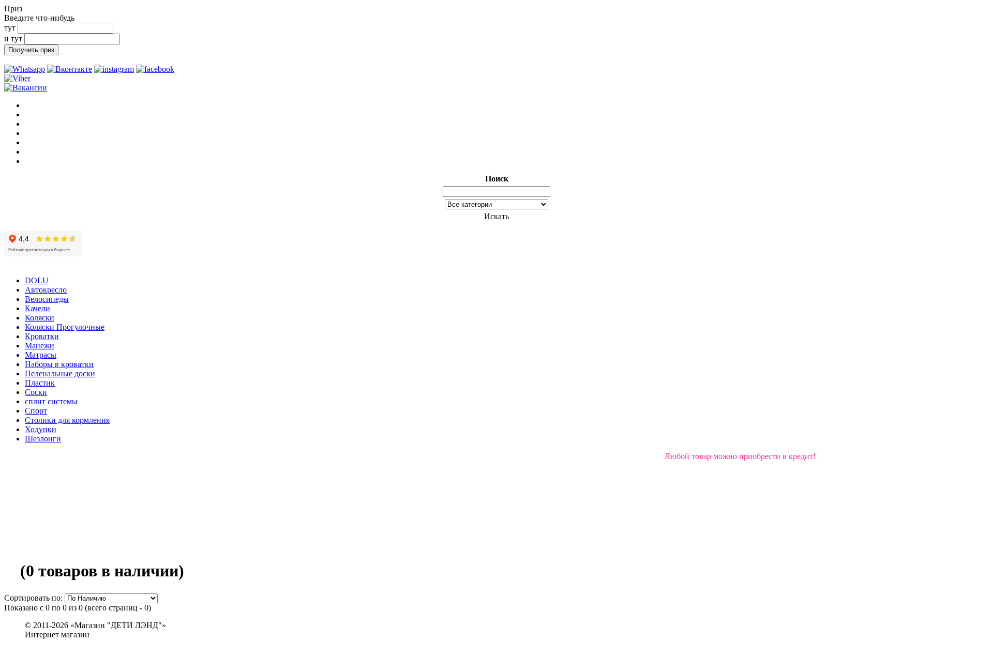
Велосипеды (47, 299)
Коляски (39, 317)
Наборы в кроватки (59, 364)
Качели (37, 308)
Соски (36, 392)
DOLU (37, 280)
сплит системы (51, 401)
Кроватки (42, 336)
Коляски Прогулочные (64, 327)
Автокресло (46, 289)
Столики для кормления (67, 420)
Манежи (39, 345)
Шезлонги (43, 438)
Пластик (40, 382)
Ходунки (40, 429)
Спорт (36, 410)
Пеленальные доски (60, 373)
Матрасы (40, 354)
